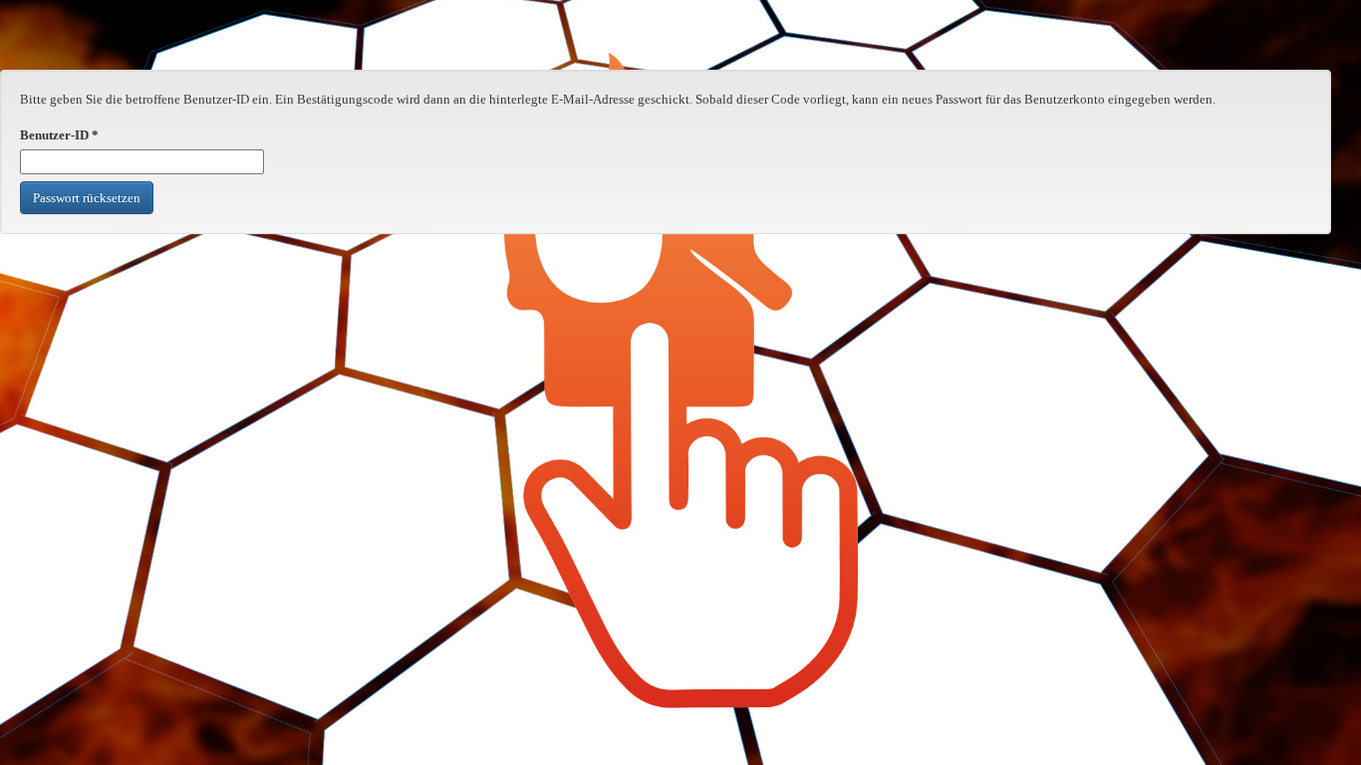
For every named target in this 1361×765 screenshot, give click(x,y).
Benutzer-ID (59, 135)
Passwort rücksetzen (86, 197)
